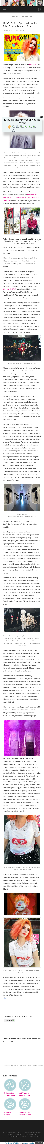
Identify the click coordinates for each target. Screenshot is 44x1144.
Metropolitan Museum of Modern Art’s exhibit (21, 198)
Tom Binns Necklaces (20, 1065)
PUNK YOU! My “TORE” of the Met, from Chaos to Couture (20, 24)
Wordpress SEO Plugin (13, 1143)
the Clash (32, 65)
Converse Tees (8, 1065)
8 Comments (19, 30)
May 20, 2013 (7, 30)
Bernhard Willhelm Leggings (35, 1065)
